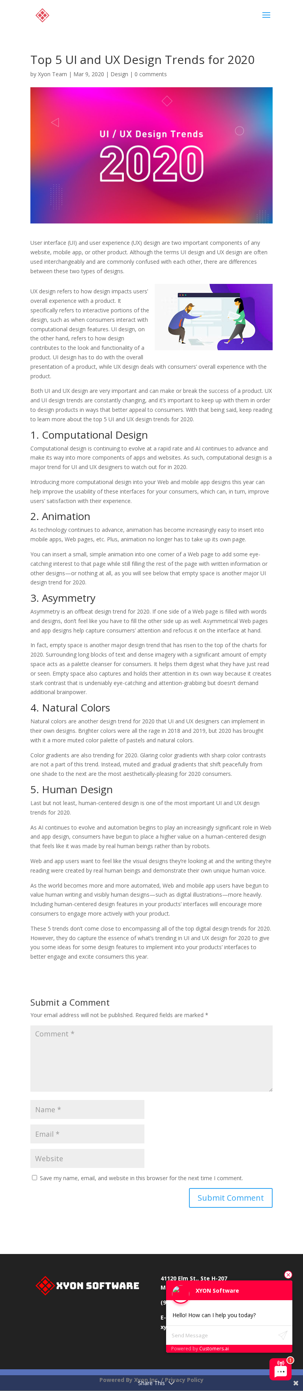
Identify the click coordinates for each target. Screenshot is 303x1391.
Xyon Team (52, 74)
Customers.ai (214, 1348)
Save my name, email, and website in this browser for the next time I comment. (141, 1178)
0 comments (151, 74)
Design (119, 74)
